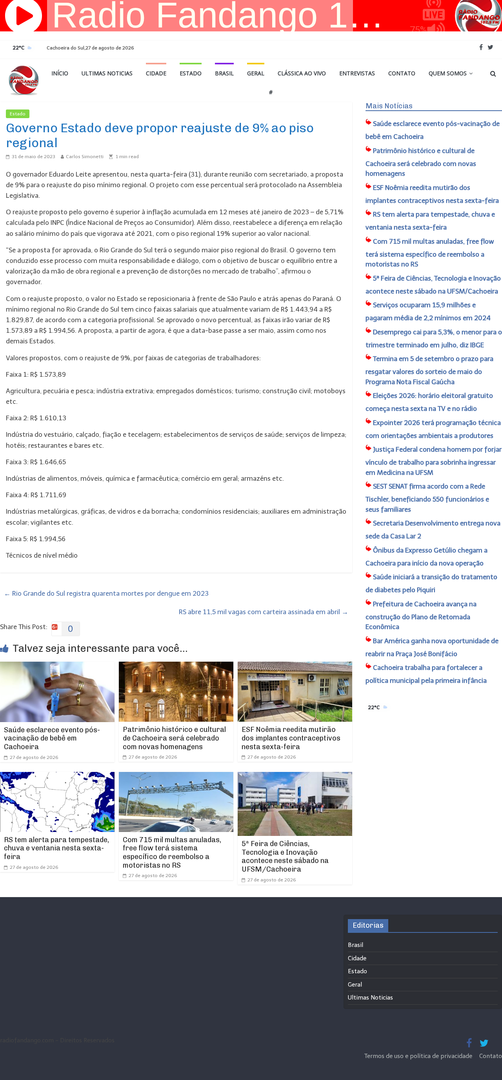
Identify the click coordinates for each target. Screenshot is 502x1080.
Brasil (224, 73)
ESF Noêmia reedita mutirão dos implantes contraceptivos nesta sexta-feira (291, 738)
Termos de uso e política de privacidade (419, 1056)
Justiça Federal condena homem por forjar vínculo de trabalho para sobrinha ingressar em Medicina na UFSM (434, 460)
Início (59, 73)
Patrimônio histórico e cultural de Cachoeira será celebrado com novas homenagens (174, 738)
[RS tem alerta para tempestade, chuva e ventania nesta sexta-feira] (57, 777)
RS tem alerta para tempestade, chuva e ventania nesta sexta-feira (56, 848)
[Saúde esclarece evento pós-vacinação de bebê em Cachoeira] (57, 667)
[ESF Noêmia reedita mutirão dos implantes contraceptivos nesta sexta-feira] (295, 667)
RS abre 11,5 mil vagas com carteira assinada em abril (263, 612)
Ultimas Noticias (107, 73)
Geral (255, 73)
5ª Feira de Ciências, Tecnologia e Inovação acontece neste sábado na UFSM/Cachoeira (285, 856)
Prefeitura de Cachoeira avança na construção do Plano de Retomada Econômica (421, 615)
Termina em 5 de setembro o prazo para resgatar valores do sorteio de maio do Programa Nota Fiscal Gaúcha (429, 370)
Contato (401, 73)
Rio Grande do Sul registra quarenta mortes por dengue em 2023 (106, 593)
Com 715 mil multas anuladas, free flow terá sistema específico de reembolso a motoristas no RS (172, 853)
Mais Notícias (389, 106)
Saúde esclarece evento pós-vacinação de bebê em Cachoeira (52, 738)
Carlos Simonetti (85, 156)
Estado (191, 73)
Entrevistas (357, 73)
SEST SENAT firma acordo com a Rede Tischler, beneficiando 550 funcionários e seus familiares (427, 497)
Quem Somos (448, 73)
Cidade (156, 73)
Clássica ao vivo (302, 73)
